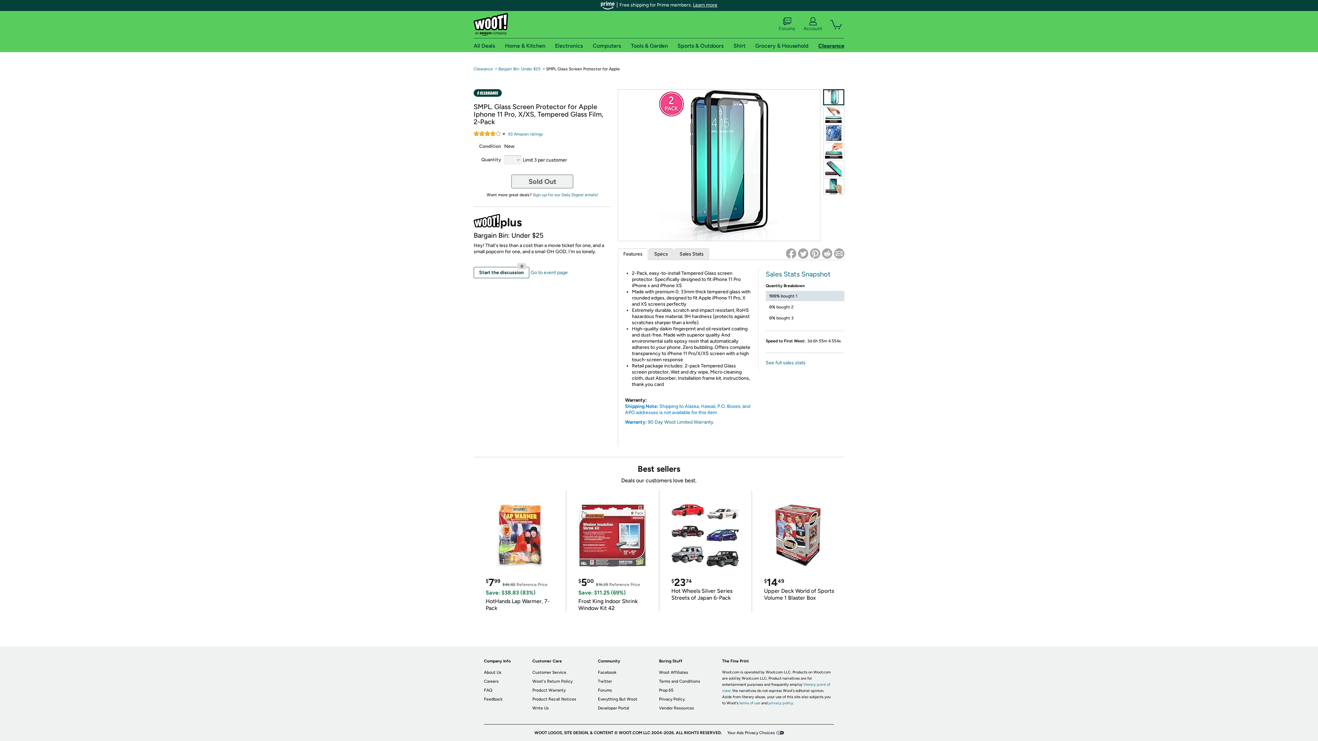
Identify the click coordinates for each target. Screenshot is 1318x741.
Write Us (540, 708)
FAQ (488, 690)
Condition (490, 146)
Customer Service (549, 672)
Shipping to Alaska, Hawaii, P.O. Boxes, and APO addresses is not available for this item (687, 409)
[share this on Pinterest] (815, 253)
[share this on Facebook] (791, 253)
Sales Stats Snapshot (798, 274)
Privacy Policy (672, 699)
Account (812, 29)
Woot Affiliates (673, 672)
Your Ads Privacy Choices (751, 732)
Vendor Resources (676, 708)
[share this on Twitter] (803, 253)
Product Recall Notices (554, 699)
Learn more (705, 5)
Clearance (483, 69)
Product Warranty (549, 690)
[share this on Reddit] (827, 253)
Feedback (493, 699)
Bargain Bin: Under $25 (519, 69)
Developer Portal (613, 708)
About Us (492, 672)
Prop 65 (666, 690)
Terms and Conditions (679, 681)
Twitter (605, 681)
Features (633, 254)
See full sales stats (786, 363)
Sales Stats (692, 254)
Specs (661, 254)
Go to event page (549, 272)
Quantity (491, 160)
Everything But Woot (617, 699)
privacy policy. (781, 703)
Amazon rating (525, 134)
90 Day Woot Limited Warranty (681, 422)
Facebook (607, 672)
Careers (491, 681)
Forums (787, 29)
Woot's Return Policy (552, 681)
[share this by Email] (839, 253)
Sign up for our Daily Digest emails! (565, 194)
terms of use (749, 703)
